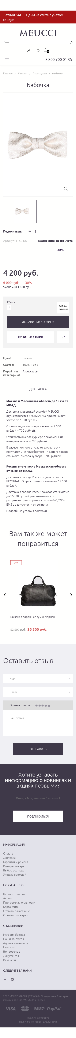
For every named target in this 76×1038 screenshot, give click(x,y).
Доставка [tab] (38, 389)
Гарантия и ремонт (15, 862)
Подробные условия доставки (26, 511)
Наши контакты (13, 939)
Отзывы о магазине (16, 911)
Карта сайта (11, 906)
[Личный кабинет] (29, 50)
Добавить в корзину (38, 322)
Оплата (8, 853)
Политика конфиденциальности (38, 1021)
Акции (7, 898)
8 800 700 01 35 (58, 59)
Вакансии (9, 960)
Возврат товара (13, 866)
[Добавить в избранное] (63, 337)
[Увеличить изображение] (66, 188)
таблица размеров (63, 307)
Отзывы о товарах (15, 915)
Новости (9, 947)
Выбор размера (13, 870)
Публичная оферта (38, 1017)
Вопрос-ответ (12, 951)
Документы (11, 955)
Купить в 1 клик (30, 337)
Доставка (9, 857)
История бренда (14, 934)
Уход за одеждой (14, 874)
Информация (14, 844)
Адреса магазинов (15, 943)
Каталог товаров (14, 894)
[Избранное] (38, 50)
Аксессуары (30, 371)
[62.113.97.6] (38, 32)
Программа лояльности (19, 902)
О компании (13, 925)
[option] (38, 145)
